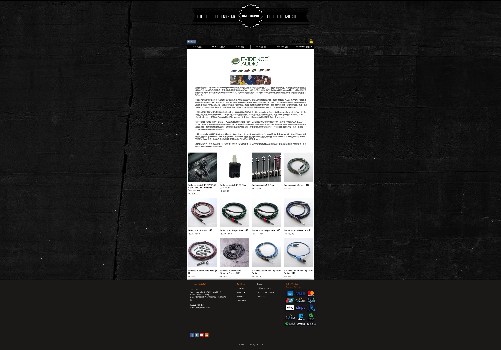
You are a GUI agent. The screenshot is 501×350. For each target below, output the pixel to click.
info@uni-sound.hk (203, 308)
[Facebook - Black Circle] (293, 41)
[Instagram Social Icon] (197, 335)
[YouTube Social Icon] (202, 335)
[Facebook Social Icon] (192, 335)
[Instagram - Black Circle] (297, 41)
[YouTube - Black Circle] (301, 41)
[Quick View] (202, 167)
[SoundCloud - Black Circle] (306, 41)
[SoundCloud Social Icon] (206, 335)
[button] (311, 41)
